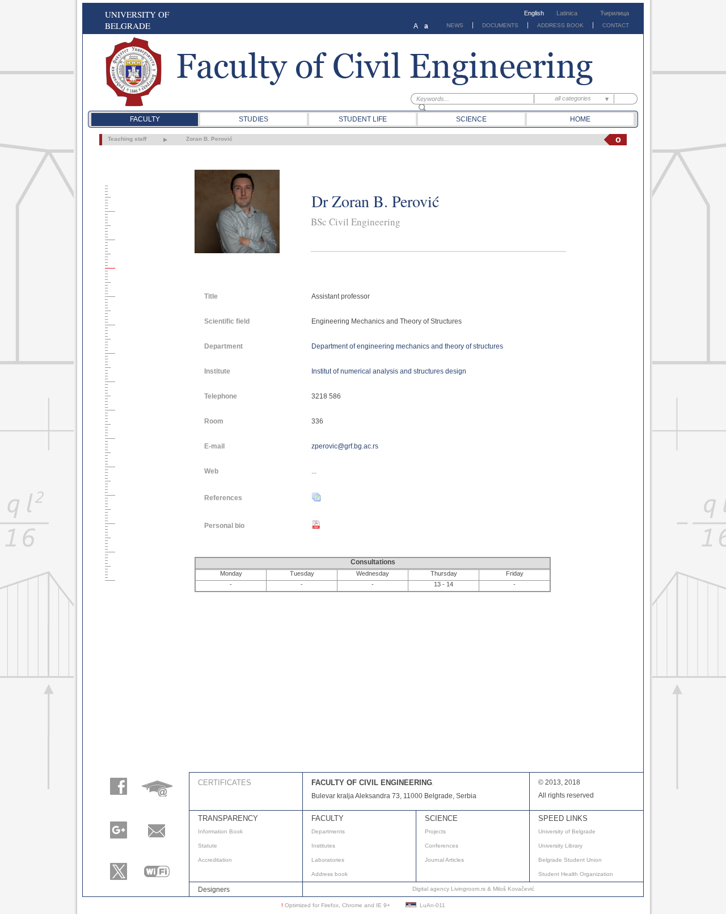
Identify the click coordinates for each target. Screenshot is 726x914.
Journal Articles (444, 860)
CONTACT (615, 25)
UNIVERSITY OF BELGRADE (137, 20)
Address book (329, 874)
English (534, 13)
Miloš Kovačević (513, 889)
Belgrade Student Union (570, 860)
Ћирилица (614, 13)
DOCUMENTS (500, 25)
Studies (253, 119)
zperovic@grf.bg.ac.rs (344, 446)
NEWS (454, 25)
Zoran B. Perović (209, 139)
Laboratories (327, 860)
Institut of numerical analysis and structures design (388, 371)
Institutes (323, 845)
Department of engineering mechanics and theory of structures (407, 346)
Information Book (220, 831)
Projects (435, 831)
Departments (328, 831)
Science (471, 119)
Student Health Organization (575, 874)
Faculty (145, 119)
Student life (363, 119)
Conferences (441, 845)
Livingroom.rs (468, 889)
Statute (207, 845)
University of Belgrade (567, 831)
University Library (560, 845)
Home (580, 119)
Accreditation (215, 860)
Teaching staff (127, 139)
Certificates (224, 782)
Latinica (566, 13)
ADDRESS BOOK (560, 25)
